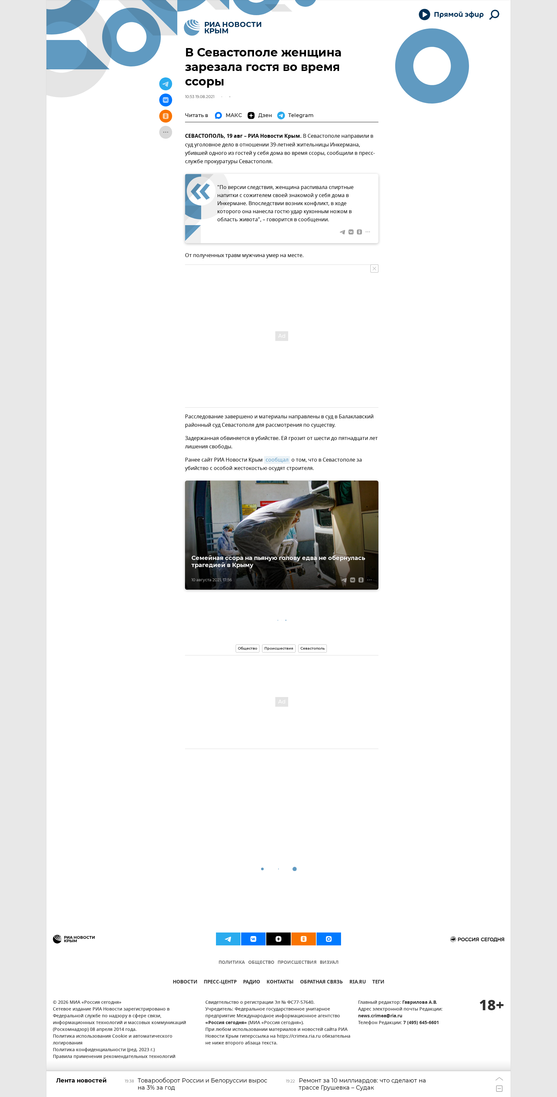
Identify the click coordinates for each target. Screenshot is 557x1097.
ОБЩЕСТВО (261, 962)
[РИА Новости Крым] (222, 27)
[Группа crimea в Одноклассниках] (303, 938)
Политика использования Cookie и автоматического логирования (112, 1040)
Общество (247, 648)
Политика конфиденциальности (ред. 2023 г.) (104, 1050)
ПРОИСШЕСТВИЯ (297, 962)
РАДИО (251, 982)
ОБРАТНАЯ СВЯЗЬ (321, 982)
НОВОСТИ (185, 982)
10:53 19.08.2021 (199, 96)
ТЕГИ (378, 982)
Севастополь (312, 648)
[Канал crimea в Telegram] (228, 938)
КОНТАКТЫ (280, 982)
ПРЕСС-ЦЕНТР (220, 982)
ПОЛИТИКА (232, 962)
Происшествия (278, 648)
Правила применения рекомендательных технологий (114, 1057)
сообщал (277, 460)
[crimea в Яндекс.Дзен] (278, 938)
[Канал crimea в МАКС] (329, 938)
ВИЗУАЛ (329, 962)
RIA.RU (357, 982)
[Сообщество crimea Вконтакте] (253, 938)
